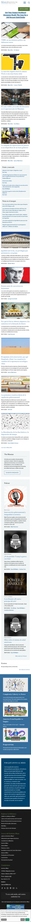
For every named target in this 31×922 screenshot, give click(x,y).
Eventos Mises (4, 843)
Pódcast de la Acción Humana (8, 828)
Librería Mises (4, 845)
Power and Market (8, 596)
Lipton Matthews (18, 160)
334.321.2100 (8, 876)
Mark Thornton (14, 526)
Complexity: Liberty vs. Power (14, 694)
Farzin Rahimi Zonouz (13, 443)
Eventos (4, 663)
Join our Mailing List (6, 884)
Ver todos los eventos (24, 669)
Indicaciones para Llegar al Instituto (10, 838)
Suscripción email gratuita (12, 472)
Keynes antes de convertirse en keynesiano (12, 287)
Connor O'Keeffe (18, 85)
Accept (27, 919)
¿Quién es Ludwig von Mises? (8, 816)
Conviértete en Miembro (7, 841)
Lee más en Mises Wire (6, 447)
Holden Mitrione (6, 178)
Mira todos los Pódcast (21, 656)
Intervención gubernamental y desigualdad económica (15, 513)
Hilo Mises (3, 826)
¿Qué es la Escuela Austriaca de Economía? (11, 818)
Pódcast (7, 483)
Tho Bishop (13, 608)
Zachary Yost (22, 569)
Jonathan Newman (9, 610)
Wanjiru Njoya (11, 263)
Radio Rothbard (7, 554)
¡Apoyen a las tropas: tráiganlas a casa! (12, 170)
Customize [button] (4, 919)
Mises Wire (10, 50)
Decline (22, 919)
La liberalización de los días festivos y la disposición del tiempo (15, 433)
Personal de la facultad (6, 860)
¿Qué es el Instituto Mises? (7, 836)
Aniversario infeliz (7, 181)
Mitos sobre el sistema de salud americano (15, 641)
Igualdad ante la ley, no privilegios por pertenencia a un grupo (14, 252)
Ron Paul (4, 172)
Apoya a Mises (4, 852)
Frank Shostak (11, 334)
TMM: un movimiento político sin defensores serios (13, 41)
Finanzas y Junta (5, 848)
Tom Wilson (16, 124)
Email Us (3, 881)
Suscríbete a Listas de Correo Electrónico (11, 850)
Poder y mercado (8, 167)
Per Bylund (16, 50)
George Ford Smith (12, 298)
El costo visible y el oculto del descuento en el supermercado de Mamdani (15, 107)
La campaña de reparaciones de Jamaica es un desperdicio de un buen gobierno (15, 146)
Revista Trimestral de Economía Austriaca (11, 821)
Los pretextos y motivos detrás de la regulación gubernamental (13, 396)
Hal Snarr (10, 409)
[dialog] (15, 915)
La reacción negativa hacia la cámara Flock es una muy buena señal (14, 72)
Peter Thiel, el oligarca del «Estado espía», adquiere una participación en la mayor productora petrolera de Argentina (15, 216)
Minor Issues (7, 510)
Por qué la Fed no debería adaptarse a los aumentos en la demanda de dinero (15, 322)
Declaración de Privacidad (7, 855)
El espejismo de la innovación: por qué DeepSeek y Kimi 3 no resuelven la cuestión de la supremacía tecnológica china (14, 360)
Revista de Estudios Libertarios (8, 823)
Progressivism (8, 744)
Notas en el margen (9, 201)
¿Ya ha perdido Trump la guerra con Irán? (15, 557)
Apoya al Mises (24, 9)
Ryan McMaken (6, 188)
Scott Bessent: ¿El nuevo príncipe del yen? (12, 600)
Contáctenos (4, 857)
